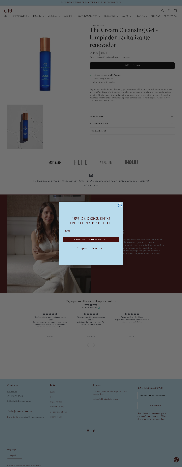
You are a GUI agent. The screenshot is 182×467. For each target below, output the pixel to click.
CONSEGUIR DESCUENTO (91, 239)
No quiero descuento (91, 248)
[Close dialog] (120, 205)
